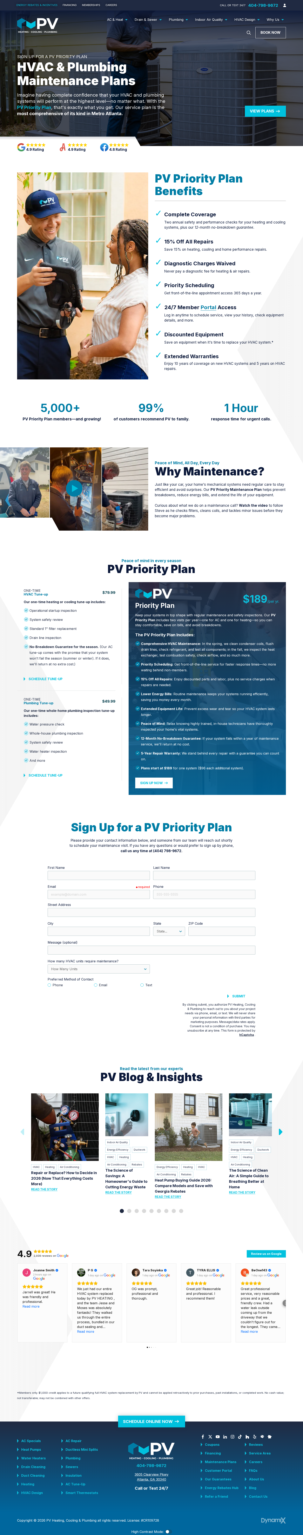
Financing (213, 1453)
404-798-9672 (263, 5)
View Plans (262, 111)
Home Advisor (262, 1437)
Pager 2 (129, 1211)
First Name (56, 868)
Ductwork (139, 1149)
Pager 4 (144, 1211)
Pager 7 (166, 1211)
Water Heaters (33, 1458)
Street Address (59, 905)
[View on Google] (26, 1272)
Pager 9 (181, 1211)
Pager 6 (159, 1211)
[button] (17, 1303)
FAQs (253, 1470)
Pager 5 (151, 1211)
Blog (252, 1488)
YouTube (218, 1437)
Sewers (72, 1467)
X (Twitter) (210, 1437)
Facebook (203, 1437)
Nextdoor (270, 1437)
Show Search (248, 32)
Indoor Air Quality (117, 1142)
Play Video (74, 488)
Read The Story (44, 1189)
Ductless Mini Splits (82, 1449)
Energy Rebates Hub (221, 1488)
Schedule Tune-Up (45, 679)
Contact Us (258, 1496)
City (50, 923)
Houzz (247, 1437)
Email (52, 886)
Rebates (137, 1164)
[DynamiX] (273, 1520)
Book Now (271, 32)
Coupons (212, 1445)
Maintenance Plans (220, 1462)
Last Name (161, 868)
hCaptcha (246, 1035)
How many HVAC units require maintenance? (83, 961)
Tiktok (240, 1437)
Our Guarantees (218, 1479)
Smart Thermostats (82, 1493)
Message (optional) (63, 942)
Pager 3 (137, 1211)
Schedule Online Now (148, 1421)
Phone (158, 886)
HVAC (36, 1167)
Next (280, 1132)
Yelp (255, 1437)
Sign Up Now (151, 783)
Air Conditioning (69, 1167)
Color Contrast (168, 1532)
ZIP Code (195, 923)
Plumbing (73, 1458)
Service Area (260, 1453)
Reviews (256, 1445)
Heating (50, 1167)
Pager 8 (174, 1211)
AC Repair (74, 1441)
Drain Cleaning (33, 1467)
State (157, 923)
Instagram (232, 1437)
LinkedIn (225, 1437)
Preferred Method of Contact (70, 979)
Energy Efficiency (117, 1149)
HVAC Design (32, 1493)
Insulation (74, 1475)
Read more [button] (31, 1306)
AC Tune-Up (75, 1484)
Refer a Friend (216, 1496)
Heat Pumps (31, 1449)
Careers (255, 1462)
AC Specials (31, 1441)
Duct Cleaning (33, 1475)
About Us (256, 1479)
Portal (208, 307)
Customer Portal (218, 1470)
